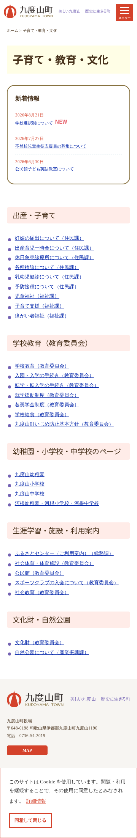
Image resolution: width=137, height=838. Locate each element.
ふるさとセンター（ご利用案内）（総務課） (64, 553)
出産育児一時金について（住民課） (54, 248)
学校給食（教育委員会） (42, 414)
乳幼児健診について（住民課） (49, 277)
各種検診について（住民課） (47, 267)
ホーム (12, 30)
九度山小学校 (30, 484)
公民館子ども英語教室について (44, 169)
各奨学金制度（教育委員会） (47, 404)
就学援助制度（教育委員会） (47, 395)
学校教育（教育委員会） (42, 366)
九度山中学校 (30, 494)
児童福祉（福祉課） (37, 296)
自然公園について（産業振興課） (52, 652)
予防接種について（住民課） (47, 286)
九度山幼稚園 (30, 474)
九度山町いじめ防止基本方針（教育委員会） (64, 424)
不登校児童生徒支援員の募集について (50, 146)
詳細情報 (36, 801)
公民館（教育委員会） (39, 573)
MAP (27, 750)
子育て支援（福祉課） (39, 306)
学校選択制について (34, 123)
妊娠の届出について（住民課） (49, 238)
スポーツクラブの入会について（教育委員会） (67, 582)
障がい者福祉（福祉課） (42, 316)
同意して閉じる (30, 820)
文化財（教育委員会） (39, 642)
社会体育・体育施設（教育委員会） (54, 563)
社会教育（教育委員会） (42, 592)
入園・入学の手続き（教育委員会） (54, 375)
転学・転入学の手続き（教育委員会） (57, 385)
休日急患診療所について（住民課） (54, 257)
